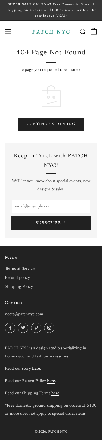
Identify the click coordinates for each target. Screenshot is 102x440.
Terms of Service (20, 269)
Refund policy (17, 278)
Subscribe (48, 223)
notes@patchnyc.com (24, 314)
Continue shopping (51, 124)
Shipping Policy (19, 287)
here (36, 369)
